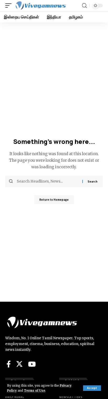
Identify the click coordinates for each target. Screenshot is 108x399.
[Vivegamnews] (40, 5)
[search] (84, 6)
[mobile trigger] (9, 5)
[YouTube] (32, 364)
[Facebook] (8, 364)
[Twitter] (19, 364)
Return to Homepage (54, 200)
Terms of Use (34, 390)
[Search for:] (47, 181)
